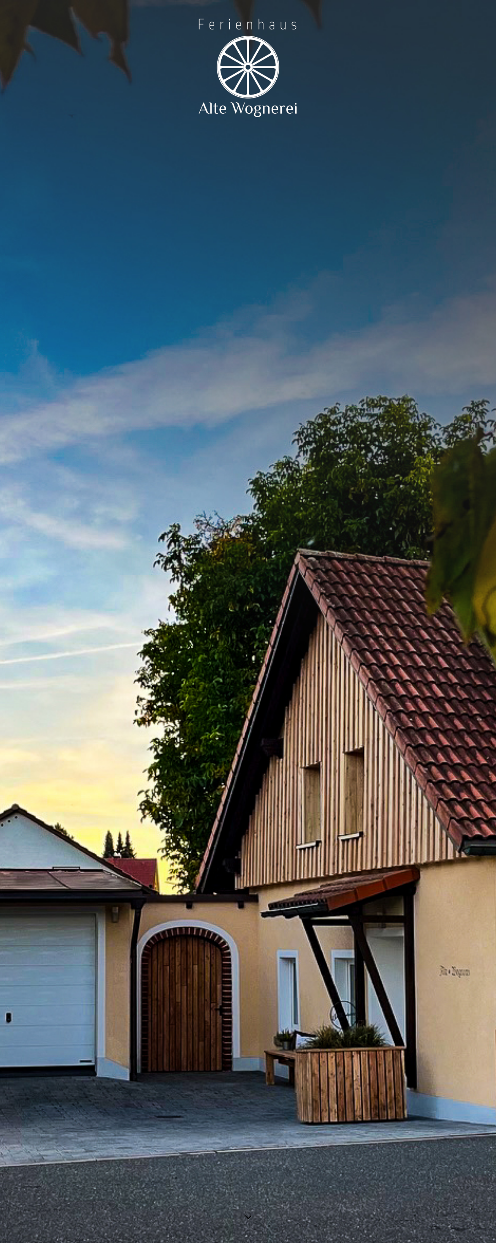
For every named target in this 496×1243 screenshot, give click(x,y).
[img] (248, 621)
